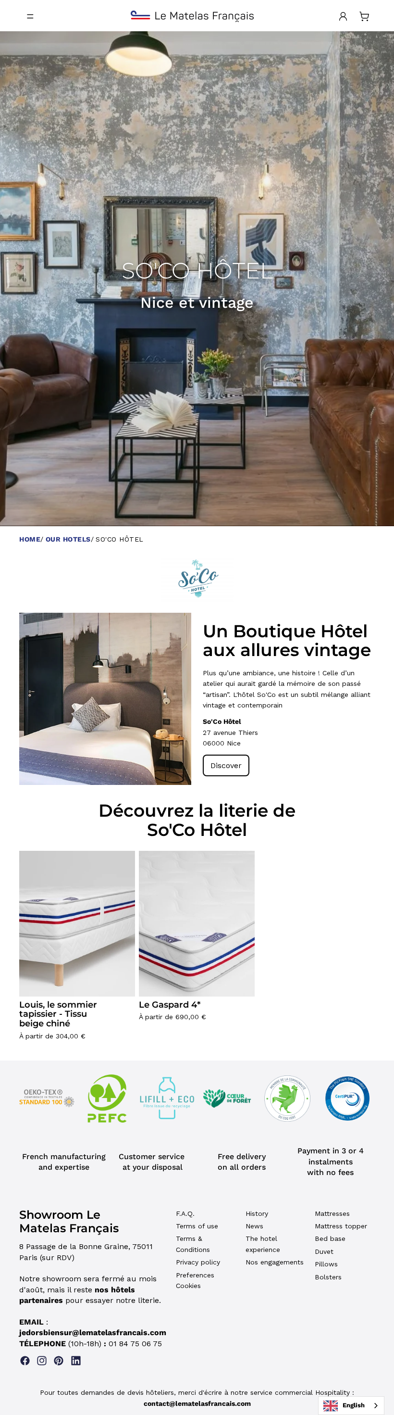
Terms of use (197, 1226)
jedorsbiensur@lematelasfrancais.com (92, 1332)
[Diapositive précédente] (33, 698)
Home (29, 539)
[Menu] (30, 16)
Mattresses (332, 1213)
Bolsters (328, 1277)
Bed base (330, 1238)
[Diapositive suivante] (176, 698)
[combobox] (351, 1405)
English (354, 1405)
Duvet (324, 1251)
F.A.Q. (185, 1213)
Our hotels (68, 539)
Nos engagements (275, 1262)
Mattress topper (341, 1226)
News (254, 1226)
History (257, 1213)
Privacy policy (198, 1262)
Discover (226, 765)
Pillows (326, 1264)
